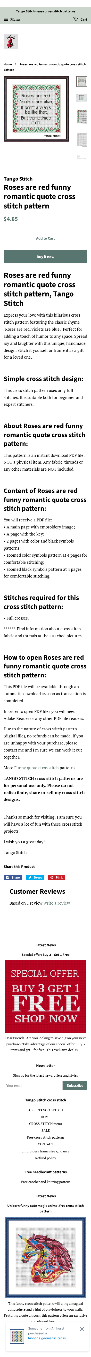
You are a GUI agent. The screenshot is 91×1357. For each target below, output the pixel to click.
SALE (45, 1130)
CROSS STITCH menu (45, 1123)
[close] (82, 1329)
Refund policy (45, 1158)
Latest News (45, 945)
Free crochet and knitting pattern (45, 1181)
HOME (45, 1117)
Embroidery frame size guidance (45, 1151)
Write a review (56, 903)
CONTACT (45, 1144)
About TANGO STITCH (45, 1110)
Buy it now (45, 256)
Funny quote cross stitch (36, 767)
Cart (83, 19)
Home (8, 64)
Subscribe (75, 1085)
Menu (14, 19)
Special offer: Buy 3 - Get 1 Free (45, 954)
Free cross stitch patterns (45, 1137)
